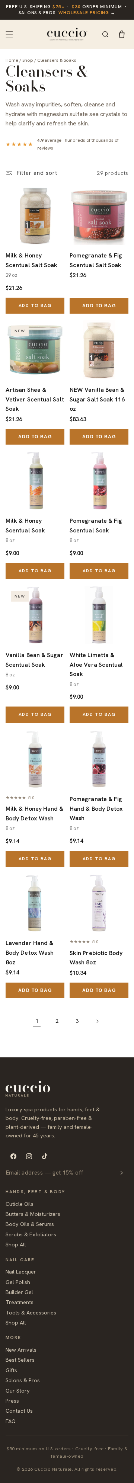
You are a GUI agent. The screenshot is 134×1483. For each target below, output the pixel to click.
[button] (9, 34)
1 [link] (36, 1021)
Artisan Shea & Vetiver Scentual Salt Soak (35, 399)
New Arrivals (21, 1349)
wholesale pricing (83, 13)
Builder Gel (19, 1291)
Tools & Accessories (31, 1312)
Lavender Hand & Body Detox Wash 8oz (30, 952)
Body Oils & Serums (30, 1223)
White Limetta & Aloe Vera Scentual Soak (96, 664)
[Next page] (97, 1021)
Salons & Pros (23, 1380)
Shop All (16, 1244)
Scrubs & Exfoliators (31, 1234)
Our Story (18, 1390)
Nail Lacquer (21, 1271)
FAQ (11, 1421)
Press (12, 1400)
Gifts (11, 1370)
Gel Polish (18, 1281)
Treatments (20, 1302)
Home (12, 60)
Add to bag (35, 305)
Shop (27, 60)
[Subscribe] (120, 1173)
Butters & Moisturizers (33, 1213)
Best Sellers (20, 1359)
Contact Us (19, 1410)
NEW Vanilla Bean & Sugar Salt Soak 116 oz (97, 399)
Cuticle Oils (20, 1203)
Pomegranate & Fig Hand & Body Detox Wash (96, 808)
